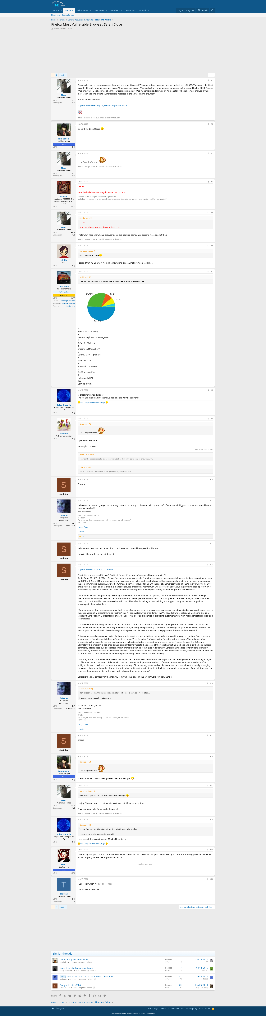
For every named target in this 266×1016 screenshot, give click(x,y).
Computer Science (85, 988)
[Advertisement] (133, 52)
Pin (207, 962)
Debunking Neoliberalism (74, 959)
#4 (212, 182)
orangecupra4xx (68, 303)
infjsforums (70, 306)
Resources (99, 10)
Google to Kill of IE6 (70, 985)
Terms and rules (177, 1008)
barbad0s (63, 979)
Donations (144, 10)
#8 (212, 390)
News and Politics (85, 962)
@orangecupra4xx (68, 301)
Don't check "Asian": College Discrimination (90, 976)
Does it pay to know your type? (76, 968)
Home (56, 10)
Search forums (68, 15)
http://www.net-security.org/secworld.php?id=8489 (102, 105)
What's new (82, 10)
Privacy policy (191, 1008)
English (60, 1008)
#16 (211, 756)
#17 (211, 786)
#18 (211, 819)
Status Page (153, 1008)
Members (115, 10)
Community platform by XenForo (133, 1014)
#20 (211, 879)
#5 (212, 212)
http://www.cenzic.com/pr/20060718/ (96, 569)
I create (81, 531)
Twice (86, 527)
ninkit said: (84, 277)
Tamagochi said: (86, 251)
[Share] (208, 80)
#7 (212, 271)
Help (201, 1008)
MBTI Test (130, 10)
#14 (211, 683)
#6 (212, 245)
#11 (211, 500)
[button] (61, 10)
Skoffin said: (84, 218)
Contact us (164, 1008)
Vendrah (63, 962)
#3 (212, 153)
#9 (212, 418)
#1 (212, 80)
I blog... (81, 527)
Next (62, 75)
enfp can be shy (202, 987)
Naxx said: (84, 424)
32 (180, 976)
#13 (211, 564)
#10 (211, 479)
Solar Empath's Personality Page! (93, 402)
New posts (55, 15)
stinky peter (64, 971)
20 (180, 984)
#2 (212, 124)
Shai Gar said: (85, 688)
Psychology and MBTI (89, 971)
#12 (211, 543)
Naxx (55, 28)
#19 (211, 850)
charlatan (204, 970)
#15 (211, 735)
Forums (69, 10)
